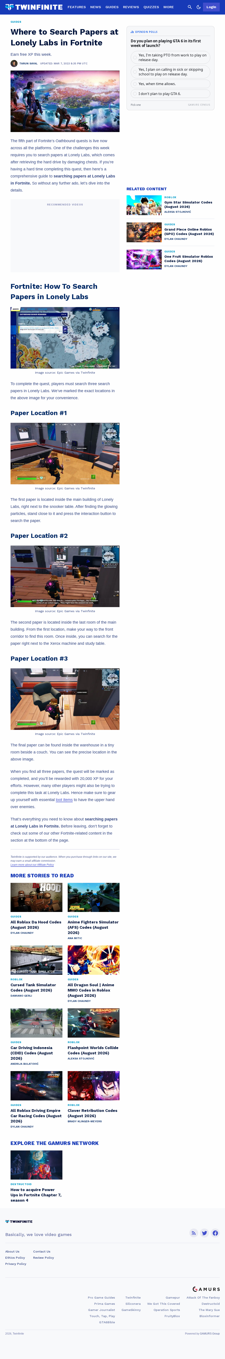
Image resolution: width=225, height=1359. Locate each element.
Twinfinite (133, 1297)
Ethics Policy (15, 1257)
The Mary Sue (209, 1310)
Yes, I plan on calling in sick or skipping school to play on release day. (171, 71)
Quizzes (151, 7)
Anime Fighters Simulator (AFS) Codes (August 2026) (93, 927)
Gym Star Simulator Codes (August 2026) (188, 204)
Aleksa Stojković (81, 1058)
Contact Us (41, 1251)
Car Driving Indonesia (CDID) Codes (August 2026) (32, 1053)
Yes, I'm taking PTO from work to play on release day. (173, 57)
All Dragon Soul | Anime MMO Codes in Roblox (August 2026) (91, 990)
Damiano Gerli (21, 995)
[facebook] (215, 1233)
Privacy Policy (15, 1264)
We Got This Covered (163, 1303)
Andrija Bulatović (24, 1063)
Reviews (131, 7)
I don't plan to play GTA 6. (160, 93)
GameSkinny (131, 1310)
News (95, 7)
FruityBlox (172, 1316)
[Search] (189, 7)
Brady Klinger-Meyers (85, 1121)
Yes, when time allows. (157, 83)
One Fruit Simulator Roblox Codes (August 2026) (188, 258)
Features (77, 7)
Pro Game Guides (101, 1297)
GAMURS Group (210, 1333)
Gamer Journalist (101, 1310)
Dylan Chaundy (22, 932)
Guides (112, 7)
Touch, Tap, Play (102, 1316)
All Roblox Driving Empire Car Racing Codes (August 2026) (36, 1115)
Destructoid (211, 1303)
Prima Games (104, 1303)
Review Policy (43, 1257)
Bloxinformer (210, 1316)
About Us (12, 1251)
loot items (64, 800)
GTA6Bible (107, 1322)
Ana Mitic (75, 938)
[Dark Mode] (198, 7)
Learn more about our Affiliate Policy (32, 864)
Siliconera (133, 1303)
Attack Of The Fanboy (203, 1297)
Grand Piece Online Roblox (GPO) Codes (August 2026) (189, 231)
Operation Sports (167, 1310)
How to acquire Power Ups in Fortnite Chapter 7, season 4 (36, 1194)
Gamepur (173, 1297)
